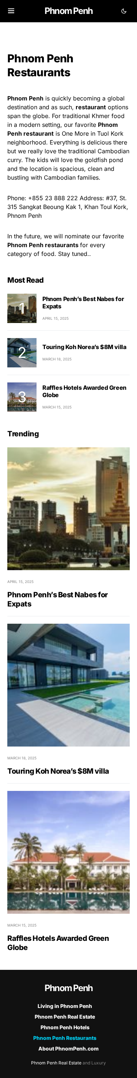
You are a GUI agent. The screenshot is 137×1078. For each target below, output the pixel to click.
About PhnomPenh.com (68, 1048)
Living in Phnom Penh (65, 1006)
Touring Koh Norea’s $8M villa (84, 347)
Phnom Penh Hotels (65, 1027)
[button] (11, 11)
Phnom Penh (68, 11)
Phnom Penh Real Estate (65, 1016)
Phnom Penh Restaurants (64, 1038)
